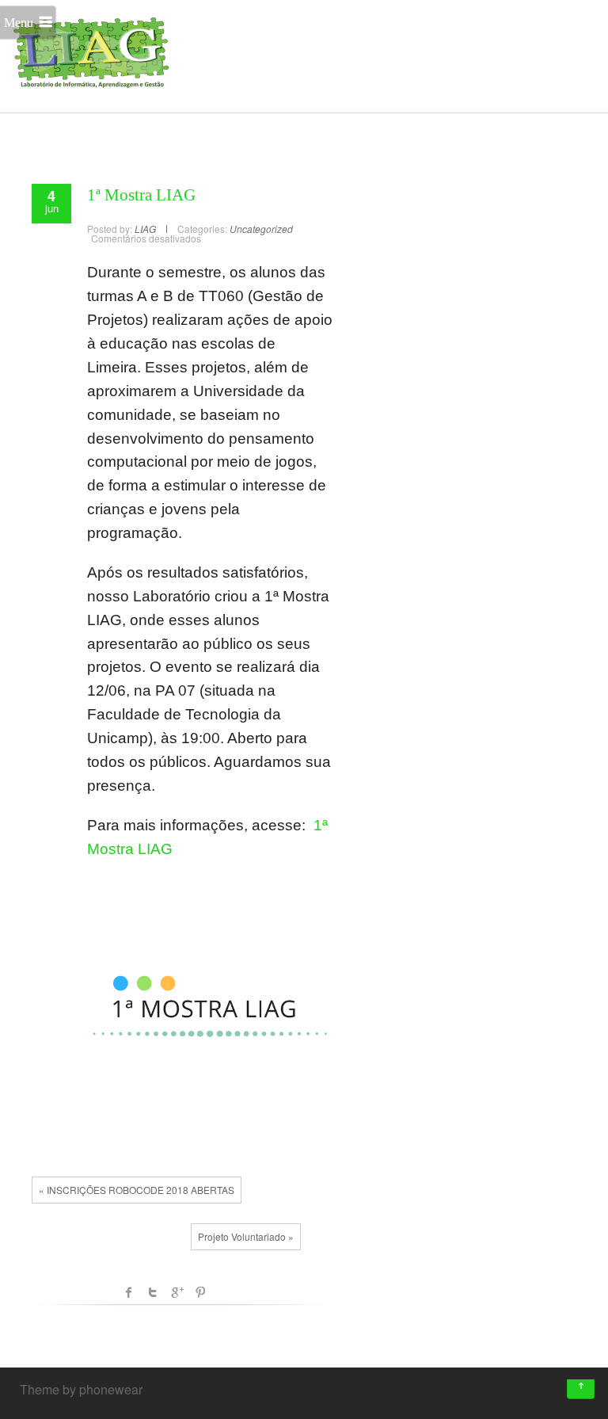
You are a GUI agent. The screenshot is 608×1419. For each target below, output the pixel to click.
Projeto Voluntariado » (246, 1236)
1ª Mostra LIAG (141, 194)
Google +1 (176, 1292)
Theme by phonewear (81, 1389)
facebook (129, 1292)
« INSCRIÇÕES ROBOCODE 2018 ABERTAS (136, 1189)
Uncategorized (261, 228)
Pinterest (200, 1292)
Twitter (153, 1292)
